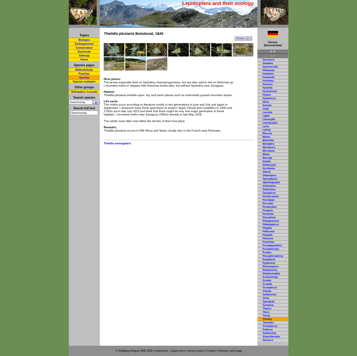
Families (84, 73)
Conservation (84, 47)
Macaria (267, 133)
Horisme (268, 84)
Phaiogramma (271, 221)
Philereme (269, 231)
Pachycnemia (271, 196)
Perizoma (268, 214)
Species (84, 77)
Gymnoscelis (270, 66)
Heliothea (268, 73)
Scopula (267, 284)
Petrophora (269, 217)
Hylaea (267, 94)
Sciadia (267, 280)
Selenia (267, 291)
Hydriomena (270, 91)
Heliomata (269, 70)
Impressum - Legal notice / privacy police (180, 350)
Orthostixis (269, 189)
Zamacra (268, 340)
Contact (211, 350)
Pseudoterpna (271, 249)
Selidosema (269, 294)
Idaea (266, 101)
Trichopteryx (270, 326)
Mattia (266, 136)
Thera (266, 312)
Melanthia (268, 140)
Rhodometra (270, 270)
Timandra (268, 322)
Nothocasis (269, 164)
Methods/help (84, 69)
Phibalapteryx (271, 224)
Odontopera (269, 175)
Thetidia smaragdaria (117, 143)
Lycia (266, 126)
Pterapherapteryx (273, 256)
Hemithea (268, 80)
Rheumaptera (271, 266)
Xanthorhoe (269, 333)
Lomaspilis (269, 119)
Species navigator (84, 81)
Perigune (268, 210)
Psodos (267, 252)
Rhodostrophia (271, 273)
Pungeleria (269, 259)
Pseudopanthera (272, 245)
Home (84, 59)
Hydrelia (268, 87)
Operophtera (270, 178)
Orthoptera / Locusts (84, 91)
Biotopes (84, 39)
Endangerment (84, 43)
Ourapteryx (269, 193)
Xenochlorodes (271, 336)
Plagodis (268, 235)
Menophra (268, 143)
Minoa (266, 154)
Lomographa (270, 122)
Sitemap (84, 55)
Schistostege (270, 277)
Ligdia (266, 115)
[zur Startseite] (83, 23)
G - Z (272, 55)
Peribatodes (270, 207)
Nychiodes (269, 168)
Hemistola (269, 77)
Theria (266, 315)
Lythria (267, 129)
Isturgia (267, 105)
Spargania (269, 301)
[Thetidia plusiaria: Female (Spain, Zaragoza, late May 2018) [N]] (178, 55)
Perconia (268, 203)
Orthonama (269, 185)
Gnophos (268, 63)
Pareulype (269, 200)
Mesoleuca (269, 147)
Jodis (266, 108)
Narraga (267, 157)
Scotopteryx (270, 287)
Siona (266, 298)
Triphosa (268, 329)
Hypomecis (269, 98)
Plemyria (268, 238)
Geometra (268, 59)
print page (236, 350)
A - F (272, 51)
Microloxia (269, 150)
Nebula (267, 161)
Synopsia (268, 305)
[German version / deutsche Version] (267, 36)
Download (84, 51)
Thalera (267, 308)
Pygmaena (269, 263)
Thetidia (267, 319)
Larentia (267, 112)
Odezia (267, 171)
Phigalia (267, 228)
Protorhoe (268, 242)
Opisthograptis (271, 182)
